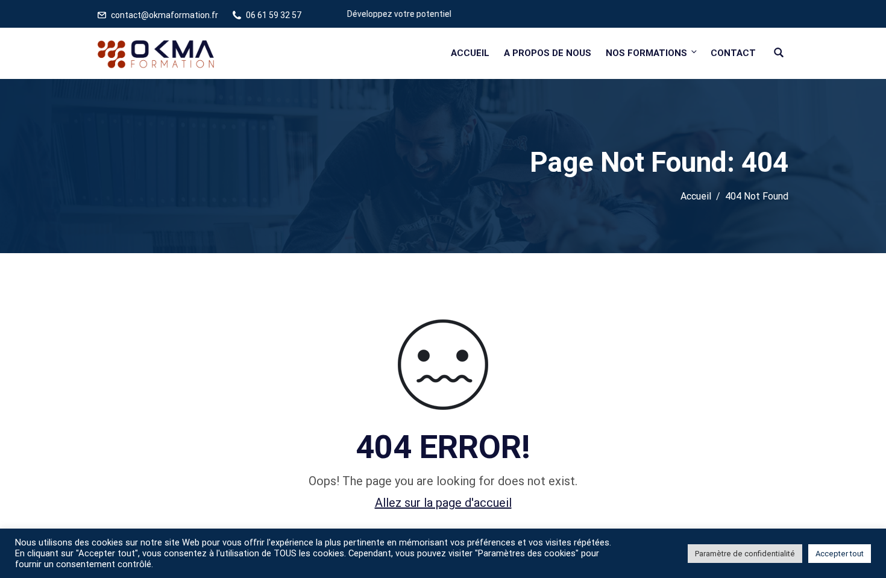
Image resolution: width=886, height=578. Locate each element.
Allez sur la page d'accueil (443, 502)
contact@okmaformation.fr (164, 15)
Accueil (470, 53)
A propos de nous (547, 53)
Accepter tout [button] (839, 553)
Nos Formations (646, 53)
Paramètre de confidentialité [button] (745, 553)
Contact (733, 53)
